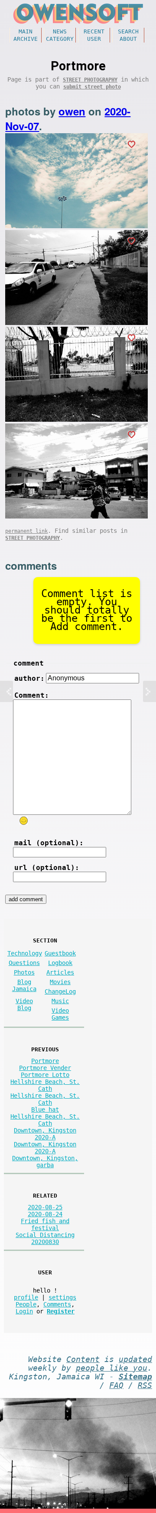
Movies (60, 981)
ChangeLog (60, 991)
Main (25, 31)
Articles (60, 972)
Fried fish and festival (45, 1224)
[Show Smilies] (24, 821)
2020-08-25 (45, 1207)
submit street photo (92, 87)
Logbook (60, 962)
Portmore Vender (45, 1067)
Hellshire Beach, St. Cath (45, 1085)
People (26, 1304)
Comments (57, 1304)
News (60, 31)
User (94, 39)
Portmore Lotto (45, 1074)
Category (60, 39)
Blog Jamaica (24, 985)
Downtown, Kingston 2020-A (45, 1134)
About (128, 39)
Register (61, 1311)
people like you (111, 1368)
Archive (25, 39)
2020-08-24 (45, 1214)
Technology (24, 953)
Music (60, 1001)
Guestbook (60, 953)
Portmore (45, 1060)
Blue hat (45, 1109)
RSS (145, 1385)
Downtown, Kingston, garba (45, 1161)
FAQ (116, 1385)
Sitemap (135, 1376)
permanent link (26, 531)
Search (128, 31)
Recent (94, 31)
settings (62, 1297)
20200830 (45, 1241)
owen (71, 111)
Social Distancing (45, 1234)
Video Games (60, 1014)
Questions (24, 962)
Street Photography (90, 80)
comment (28, 663)
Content (83, 1359)
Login (24, 1311)
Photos (24, 972)
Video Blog (24, 1004)
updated (135, 1359)
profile (26, 1297)
